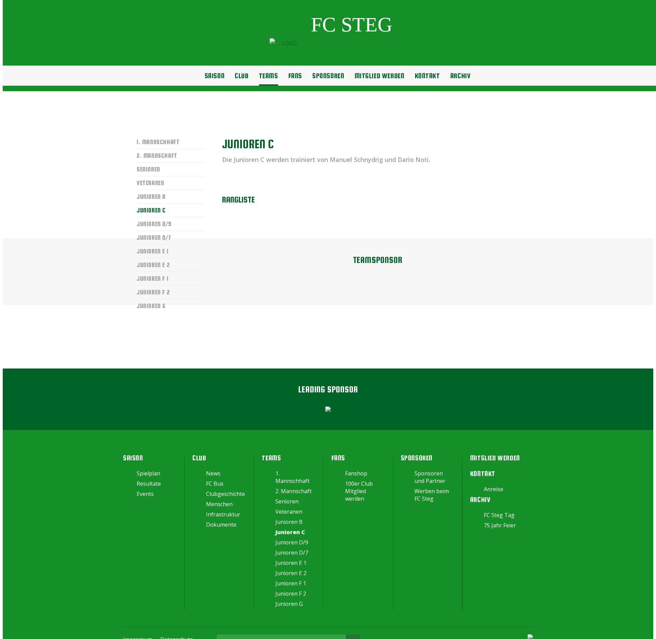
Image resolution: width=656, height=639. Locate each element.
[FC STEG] (331, 43)
